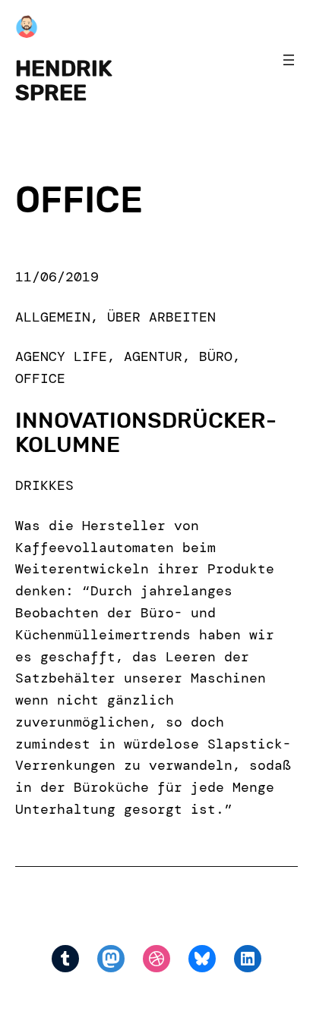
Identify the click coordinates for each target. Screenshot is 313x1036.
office (40, 378)
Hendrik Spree (63, 80)
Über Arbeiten (161, 317)
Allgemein (52, 317)
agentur (153, 356)
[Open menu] (289, 60)
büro (215, 356)
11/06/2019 (57, 277)
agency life (61, 356)
